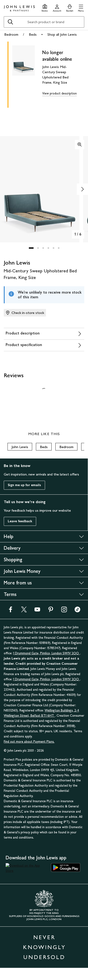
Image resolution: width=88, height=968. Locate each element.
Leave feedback (20, 521)
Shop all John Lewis (62, 34)
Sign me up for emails (24, 485)
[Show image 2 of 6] (82, 189)
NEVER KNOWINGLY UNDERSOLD (44, 947)
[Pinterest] (51, 611)
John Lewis (19, 447)
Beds (33, 34)
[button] (81, 7)
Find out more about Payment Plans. (29, 742)
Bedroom (11, 34)
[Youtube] (37, 611)
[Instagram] (64, 611)
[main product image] (27, 73)
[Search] (10, 22)
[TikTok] (77, 611)
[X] (24, 611)
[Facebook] (10, 611)
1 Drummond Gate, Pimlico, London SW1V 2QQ (46, 653)
